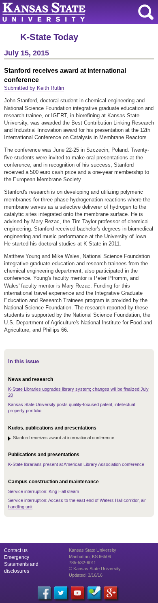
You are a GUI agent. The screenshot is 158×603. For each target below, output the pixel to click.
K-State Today (49, 37)
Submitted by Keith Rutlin (34, 88)
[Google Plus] (110, 592)
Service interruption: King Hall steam (43, 491)
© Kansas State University (95, 568)
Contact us (16, 550)
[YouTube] (77, 592)
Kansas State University (74, 12)
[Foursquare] (94, 592)
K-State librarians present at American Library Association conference (76, 464)
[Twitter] (60, 592)
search (146, 12)
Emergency (16, 557)
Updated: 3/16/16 (85, 575)
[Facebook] (44, 592)
